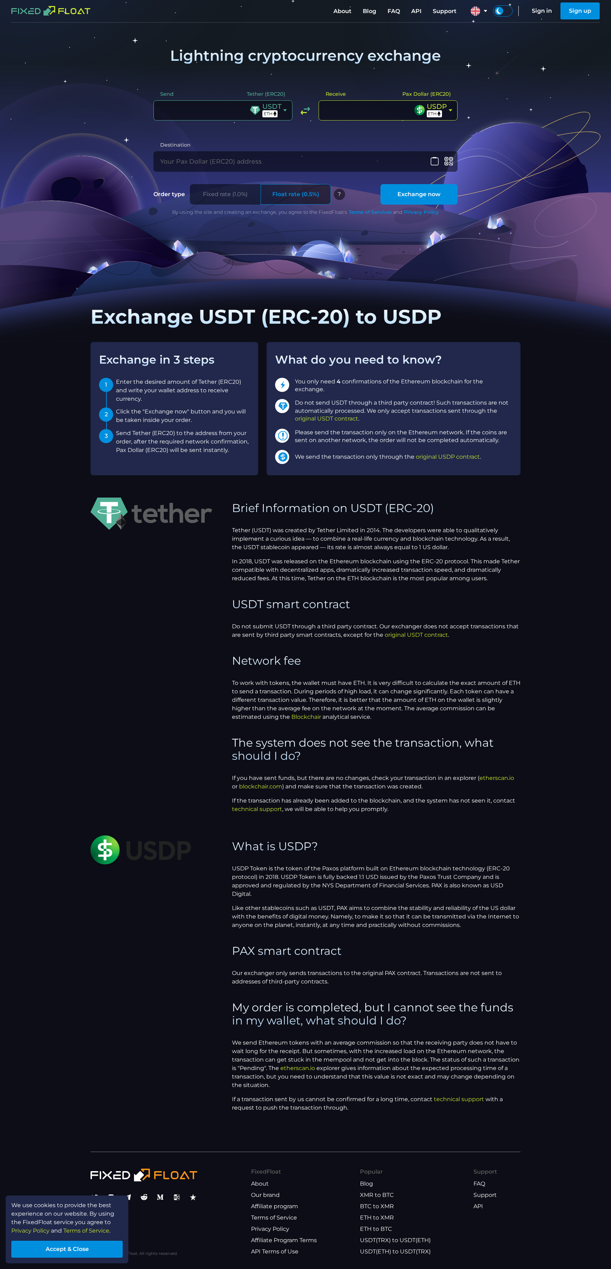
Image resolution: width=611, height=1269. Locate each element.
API (416, 11)
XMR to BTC (377, 1195)
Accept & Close (67, 1249)
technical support (257, 809)
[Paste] (435, 161)
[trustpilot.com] (193, 1197)
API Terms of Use (274, 1251)
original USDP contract (448, 456)
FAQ (394, 11)
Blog (369, 11)
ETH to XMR (377, 1217)
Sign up (580, 10)
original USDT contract (326, 418)
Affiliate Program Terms (284, 1240)
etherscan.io (496, 778)
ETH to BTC (376, 1229)
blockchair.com (260, 786)
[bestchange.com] (177, 1197)
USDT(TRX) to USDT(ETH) (395, 1240)
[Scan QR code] (448, 161)
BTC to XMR (377, 1206)
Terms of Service (274, 1217)
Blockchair (306, 716)
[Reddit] (144, 1197)
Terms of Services (370, 212)
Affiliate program (274, 1206)
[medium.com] (160, 1197)
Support (444, 11)
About (342, 11)
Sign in (542, 10)
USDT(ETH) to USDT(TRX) (395, 1251)
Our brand (265, 1195)
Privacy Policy (421, 212)
